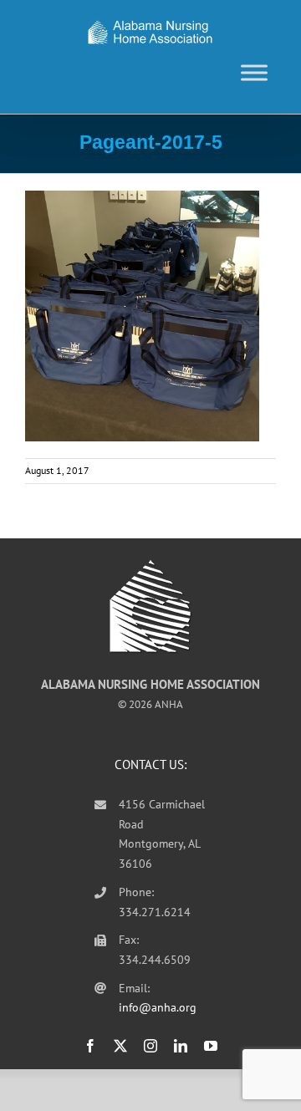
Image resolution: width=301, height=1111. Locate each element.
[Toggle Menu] (254, 72)
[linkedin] (180, 1045)
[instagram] (150, 1045)
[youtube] (210, 1045)
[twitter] (120, 1045)
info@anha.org (157, 1007)
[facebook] (90, 1045)
